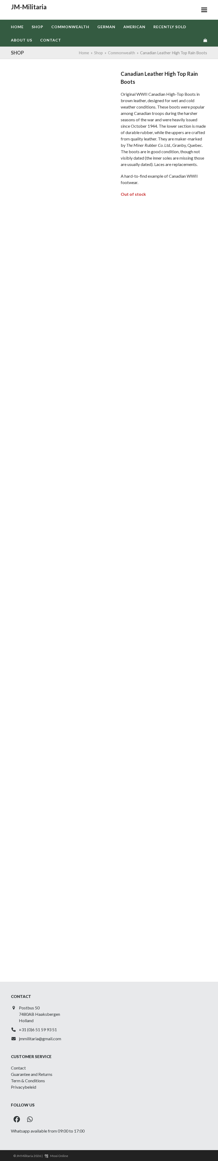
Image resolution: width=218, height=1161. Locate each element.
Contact (18, 1067)
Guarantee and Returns (31, 1074)
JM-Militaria (29, 7)
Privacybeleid (23, 1086)
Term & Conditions (28, 1080)
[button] (204, 10)
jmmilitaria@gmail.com (40, 1038)
